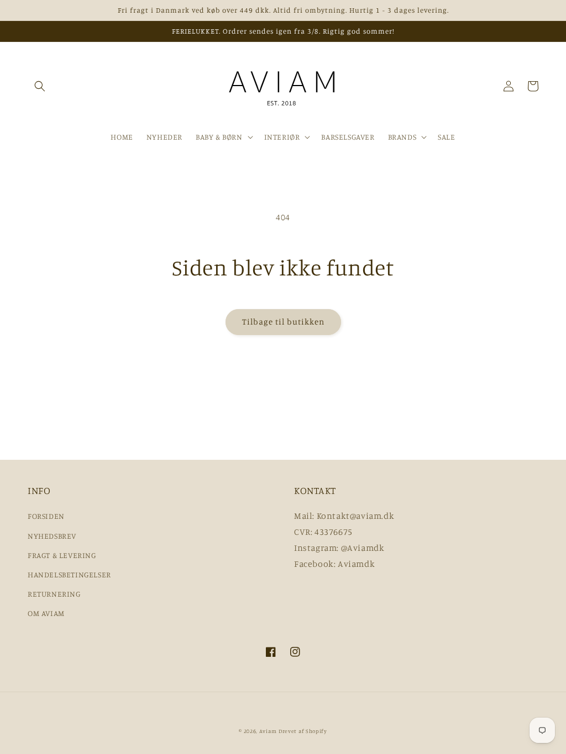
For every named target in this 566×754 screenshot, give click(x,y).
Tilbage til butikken (283, 321)
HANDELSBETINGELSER (69, 574)
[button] (40, 86)
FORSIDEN (46, 516)
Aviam (268, 731)
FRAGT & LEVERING (62, 555)
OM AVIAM (46, 613)
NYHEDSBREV (52, 535)
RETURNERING (54, 593)
